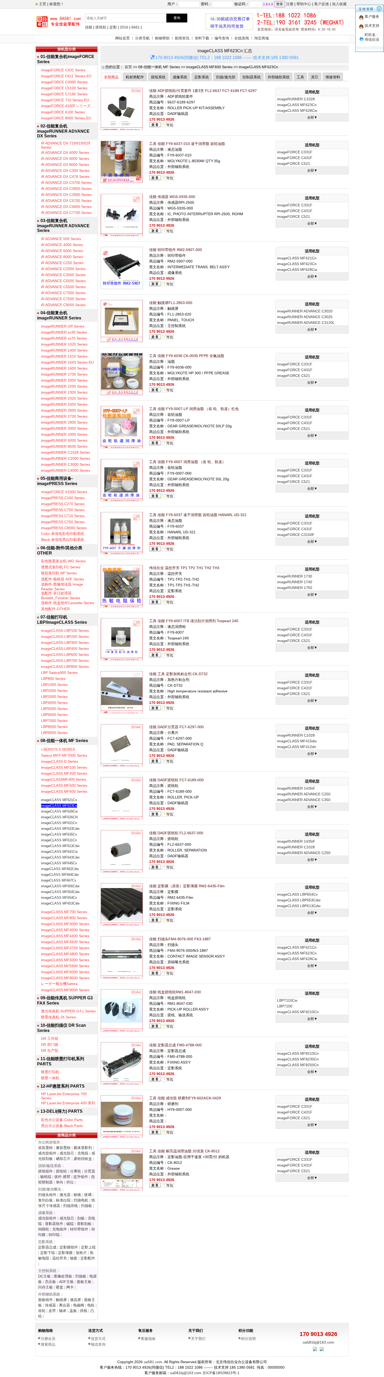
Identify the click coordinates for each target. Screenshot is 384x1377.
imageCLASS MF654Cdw (60, 892)
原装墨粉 (45, 1148)
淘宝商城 (261, 38)
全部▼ (312, 117)
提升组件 (80, 1177)
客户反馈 (321, 4)
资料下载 (202, 38)
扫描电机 (81, 1200)
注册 (289, 4)
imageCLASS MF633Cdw (60, 829)
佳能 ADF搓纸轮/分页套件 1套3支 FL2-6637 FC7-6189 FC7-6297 (203, 91)
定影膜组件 (69, 1247)
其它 (314, 77)
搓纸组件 (45, 1171)
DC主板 (44, 1276)
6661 (135, 27)
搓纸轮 (100, 27)
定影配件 (87, 1258)
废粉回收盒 (83, 1159)
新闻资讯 (182, 38)
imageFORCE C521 (293, 163)
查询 (176, 18)
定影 (113, 27)
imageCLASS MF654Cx (59, 898)
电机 (91, 1305)
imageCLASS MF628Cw (59, 811)
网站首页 (122, 38)
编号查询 (221, 38)
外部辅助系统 (279, 77)
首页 (128, 67)
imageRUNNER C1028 (296, 99)
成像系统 (180, 77)
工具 (300, 77)
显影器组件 (54, 1224)
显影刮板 (84, 1224)
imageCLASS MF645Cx (59, 863)
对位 (70, 1182)
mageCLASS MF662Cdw (60, 869)
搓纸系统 (158, 77)
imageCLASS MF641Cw (59, 852)
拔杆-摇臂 (62, 1177)
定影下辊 (47, 1253)
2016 (124, 27)
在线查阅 (241, 38)
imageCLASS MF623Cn (59, 806)
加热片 (81, 1253)
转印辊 (54, 1235)
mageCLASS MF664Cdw (60, 875)
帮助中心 (303, 4)
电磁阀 (78, 1305)
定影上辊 (88, 1247)
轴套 (73, 1258)
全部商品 (111, 77)
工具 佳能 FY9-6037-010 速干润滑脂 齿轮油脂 (187, 144)
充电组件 (59, 1229)
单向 (59, 1182)
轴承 (62, 1311)
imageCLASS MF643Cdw (60, 857)
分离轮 (75, 1171)
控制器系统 (251, 77)
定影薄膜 (65, 1253)
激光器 (65, 1195)
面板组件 (45, 1300)
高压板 (50, 1282)
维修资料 (332, 77)
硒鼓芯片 (63, 1159)
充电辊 (82, 1153)
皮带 (52, 1311)
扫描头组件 (47, 1195)
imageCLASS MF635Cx (59, 834)
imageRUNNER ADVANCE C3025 (305, 317)
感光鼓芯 (67, 1153)
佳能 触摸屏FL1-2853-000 (170, 303)
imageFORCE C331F (294, 152)
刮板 (81, 1218)
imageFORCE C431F (294, 158)
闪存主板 (45, 1287)
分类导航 (142, 38)
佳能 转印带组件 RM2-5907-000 (175, 250)
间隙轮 (43, 1229)
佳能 (88, 27)
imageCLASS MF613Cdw (60, 846)
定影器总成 (47, 1247)
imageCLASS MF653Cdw (60, 903)
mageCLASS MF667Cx (58, 880)
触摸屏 (61, 1300)
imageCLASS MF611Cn (59, 840)
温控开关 (59, 1258)
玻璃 (87, 1195)
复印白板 (45, 1200)
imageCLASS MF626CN (59, 817)
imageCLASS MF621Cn (59, 800)
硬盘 (59, 1287)
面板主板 (84, 1282)
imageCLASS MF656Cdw (60, 886)
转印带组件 (79, 1229)
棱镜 (77, 1195)
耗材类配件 (135, 77)
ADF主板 (66, 1282)
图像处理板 (63, 1276)
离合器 (64, 1305)
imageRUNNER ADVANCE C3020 (305, 311)
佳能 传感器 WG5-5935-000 (172, 197)
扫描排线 (70, 1206)
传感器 (50, 1305)
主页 (42, 4)
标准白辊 (63, 1200)
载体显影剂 (83, 1148)
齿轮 (41, 1311)
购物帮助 (162, 38)
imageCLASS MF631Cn (59, 823)
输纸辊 (45, 1177)
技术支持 (372, 26)
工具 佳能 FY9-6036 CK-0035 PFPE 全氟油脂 (186, 356)
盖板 (73, 1311)
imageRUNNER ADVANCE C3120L (306, 322)
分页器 (89, 1171)
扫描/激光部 (225, 77)
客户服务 (372, 16)
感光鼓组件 (47, 1153)
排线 (83, 1311)
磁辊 (70, 1224)
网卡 (70, 1287)
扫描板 (86, 1206)
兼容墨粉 (63, 1148)
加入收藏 (339, 4)
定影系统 (201, 77)
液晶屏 (75, 1300)
